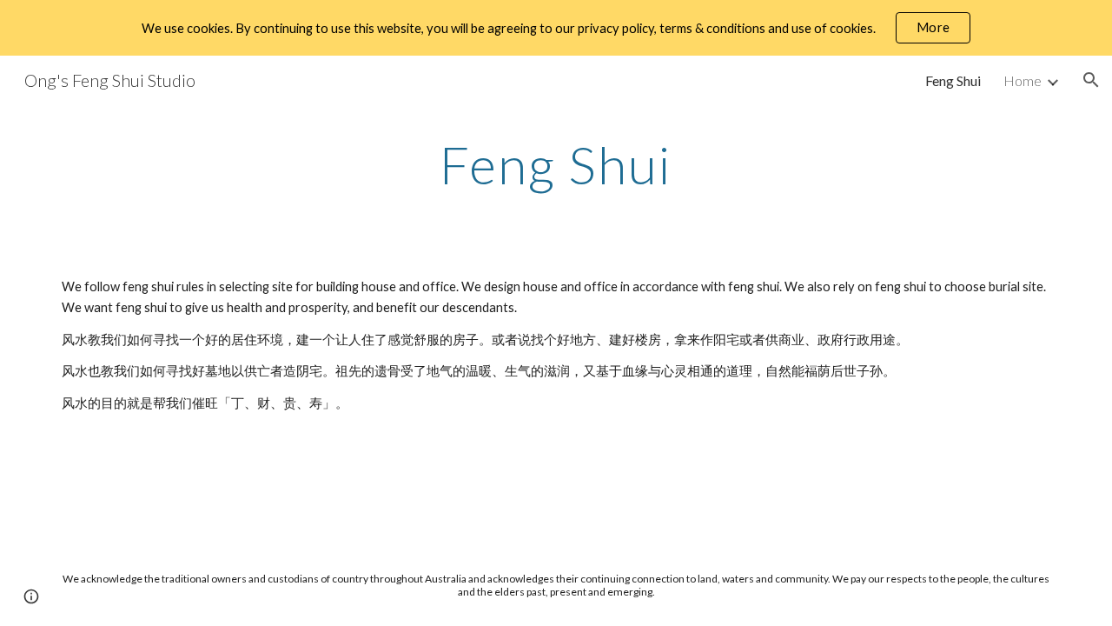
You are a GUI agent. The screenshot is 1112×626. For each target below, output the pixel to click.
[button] (1091, 80)
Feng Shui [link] (953, 80)
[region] (556, 28)
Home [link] (1022, 80)
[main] (556, 164)
